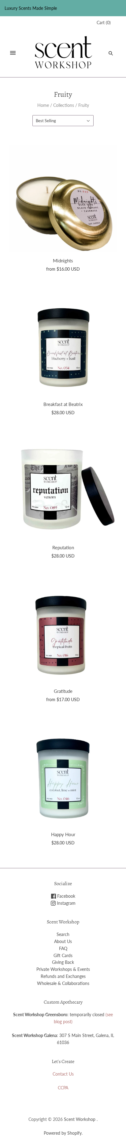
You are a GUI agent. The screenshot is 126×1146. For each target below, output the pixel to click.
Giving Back (63, 962)
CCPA (63, 1087)
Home (43, 105)
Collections (63, 105)
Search (63, 934)
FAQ (63, 948)
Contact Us (63, 1073)
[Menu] (13, 53)
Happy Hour (63, 834)
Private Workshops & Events (63, 969)
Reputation (63, 547)
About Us (63, 941)
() (104, 22)
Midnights (63, 260)
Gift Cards (63, 955)
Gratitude (63, 691)
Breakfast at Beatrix (63, 404)
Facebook (65, 896)
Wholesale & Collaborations (63, 983)
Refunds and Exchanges (63, 976)
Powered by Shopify (63, 1133)
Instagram (66, 903)
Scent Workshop (79, 1119)
